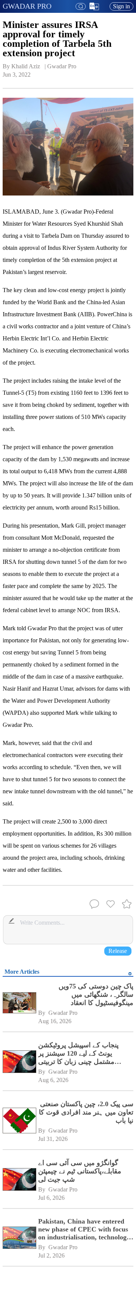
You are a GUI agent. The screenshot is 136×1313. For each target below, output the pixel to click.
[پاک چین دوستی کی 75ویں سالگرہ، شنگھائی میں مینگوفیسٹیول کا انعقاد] (19, 1003)
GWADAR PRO (27, 6)
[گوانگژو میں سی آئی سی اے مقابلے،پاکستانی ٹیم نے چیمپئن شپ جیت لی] (19, 1180)
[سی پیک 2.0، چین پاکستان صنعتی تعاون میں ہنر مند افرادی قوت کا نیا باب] (19, 1121)
